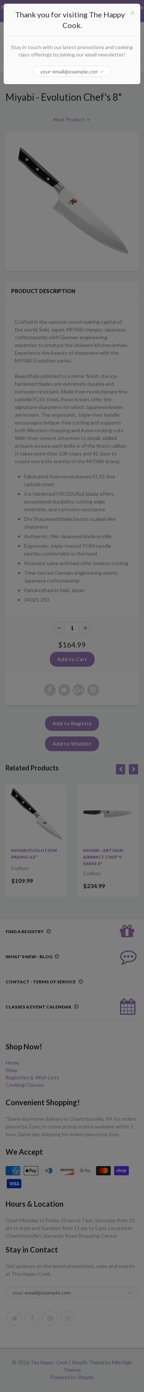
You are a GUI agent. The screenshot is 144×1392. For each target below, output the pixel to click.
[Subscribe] (101, 72)
